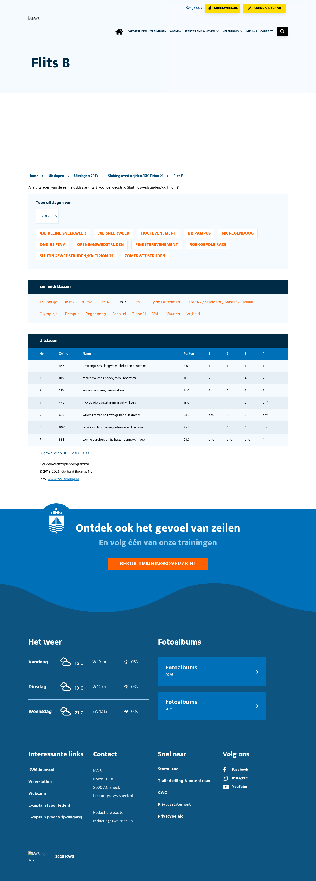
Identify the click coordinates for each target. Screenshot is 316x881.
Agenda (175, 31)
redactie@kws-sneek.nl (113, 821)
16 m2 (70, 302)
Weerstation (40, 782)
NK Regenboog (238, 233)
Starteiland (168, 769)
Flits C (138, 302)
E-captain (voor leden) (49, 805)
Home (33, 176)
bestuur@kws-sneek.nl (113, 796)
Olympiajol (49, 314)
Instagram (240, 778)
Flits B (178, 176)
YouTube (239, 787)
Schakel (119, 314)
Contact (266, 31)
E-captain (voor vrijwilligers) (55, 817)
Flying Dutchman (165, 302)
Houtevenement (158, 233)
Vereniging (231, 31)
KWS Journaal (41, 770)
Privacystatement (174, 804)
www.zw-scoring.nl (63, 479)
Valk (156, 314)
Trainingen (158, 31)
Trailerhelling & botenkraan (184, 781)
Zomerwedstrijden (144, 256)
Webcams (37, 793)
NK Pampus (199, 233)
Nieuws (251, 31)
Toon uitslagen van (53, 203)
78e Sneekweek (114, 233)
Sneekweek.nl (226, 8)
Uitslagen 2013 (86, 176)
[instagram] (225, 778)
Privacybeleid (171, 816)
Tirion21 (139, 314)
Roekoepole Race (207, 244)
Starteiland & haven (200, 31)
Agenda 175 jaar (267, 8)
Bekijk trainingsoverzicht (158, 564)
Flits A (103, 302)
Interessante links (55, 754)
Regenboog (96, 314)
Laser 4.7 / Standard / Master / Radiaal (219, 302)
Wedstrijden (137, 31)
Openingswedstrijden (100, 244)
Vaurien (173, 314)
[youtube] (226, 787)
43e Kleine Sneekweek (63, 233)
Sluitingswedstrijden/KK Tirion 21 (135, 176)
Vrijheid (193, 314)
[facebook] (224, 770)
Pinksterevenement (156, 244)
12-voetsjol (49, 302)
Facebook (240, 770)
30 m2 (86, 302)
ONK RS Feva (52, 244)
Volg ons (236, 754)
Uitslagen (56, 176)
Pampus (72, 314)
